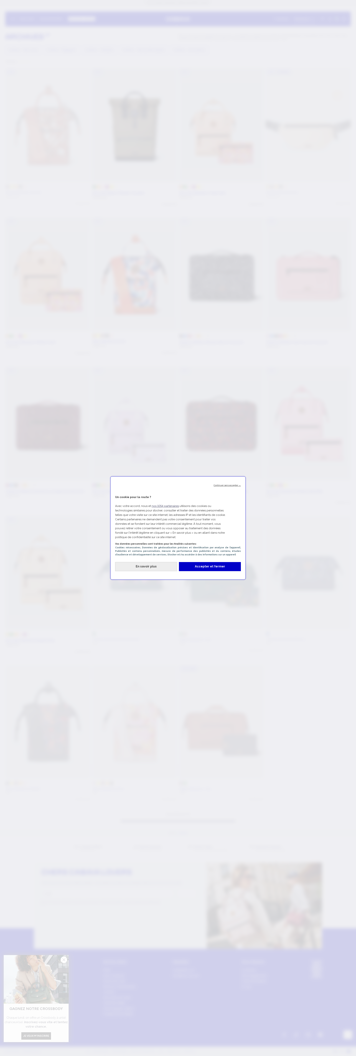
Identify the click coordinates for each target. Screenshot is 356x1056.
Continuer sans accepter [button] (227, 485)
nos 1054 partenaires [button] (165, 506)
